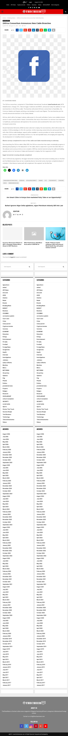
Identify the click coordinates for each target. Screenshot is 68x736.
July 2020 (5, 620)
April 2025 (5, 475)
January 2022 (7, 574)
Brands (5, 303)
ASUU (4, 295)
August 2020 (6, 618)
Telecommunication (8, 419)
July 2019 (5, 651)
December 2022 (7, 548)
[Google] (41, 726)
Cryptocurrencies (21, 5)
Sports (5, 406)
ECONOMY (6, 331)
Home (7, 5)
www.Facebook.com (54, 104)
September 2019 (7, 646)
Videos (39, 5)
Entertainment (7, 339)
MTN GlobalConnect (31, 180)
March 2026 (6, 447)
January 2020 (7, 636)
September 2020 (7, 615)
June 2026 (6, 439)
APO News (13, 5)
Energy (5, 336)
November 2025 (7, 457)
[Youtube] (45, 726)
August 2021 (6, 587)
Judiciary (5, 360)
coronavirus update (8, 316)
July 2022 (5, 561)
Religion (5, 391)
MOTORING (6, 370)
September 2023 (7, 524)
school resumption (8, 399)
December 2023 (7, 517)
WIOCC (5, 183)
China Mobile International (10, 180)
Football (5, 344)
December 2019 (7, 638)
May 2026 (5, 442)
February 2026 (7, 449)
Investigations (7, 357)
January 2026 (7, 452)
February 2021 (7, 602)
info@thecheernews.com (37, 716)
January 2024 (7, 514)
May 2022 (5, 563)
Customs (5, 329)
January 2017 (7, 685)
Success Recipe (7, 411)
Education (6, 334)
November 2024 (7, 488)
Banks (4, 300)
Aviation (5, 298)
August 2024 (6, 496)
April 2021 (5, 597)
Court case (6, 318)
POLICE (5, 380)
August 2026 (6, 434)
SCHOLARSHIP (46, 5)
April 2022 (5, 566)
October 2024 (7, 491)
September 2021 (7, 584)
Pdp (4, 378)
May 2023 (5, 535)
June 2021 (6, 592)
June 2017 (6, 672)
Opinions (5, 375)
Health (5, 352)
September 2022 (7, 556)
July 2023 (5, 530)
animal (4, 287)
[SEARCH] (29, 266)
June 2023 (6, 532)
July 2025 (5, 467)
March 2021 (6, 600)
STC (46, 180)
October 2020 (7, 612)
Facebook (21, 180)
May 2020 (5, 625)
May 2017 (5, 675)
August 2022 (6, 558)
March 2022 (6, 568)
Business (34, 5)
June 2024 (6, 501)
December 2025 (7, 455)
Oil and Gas (6, 373)
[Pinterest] (36, 726)
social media (6, 404)
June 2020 (6, 623)
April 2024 (5, 506)
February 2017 (7, 682)
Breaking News (6, 20)
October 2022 (7, 553)
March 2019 (6, 662)
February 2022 (7, 571)
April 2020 (5, 628)
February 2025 (7, 480)
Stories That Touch (8, 409)
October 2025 (7, 460)
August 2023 (6, 527)
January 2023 (7, 545)
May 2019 (5, 656)
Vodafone (61, 180)
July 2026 (5, 436)
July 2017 (5, 669)
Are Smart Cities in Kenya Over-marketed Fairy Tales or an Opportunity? (34, 197)
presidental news (8, 386)
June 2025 (6, 470)
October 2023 (7, 522)
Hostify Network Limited (53, 734)
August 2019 (6, 649)
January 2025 (7, 483)
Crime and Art (7, 323)
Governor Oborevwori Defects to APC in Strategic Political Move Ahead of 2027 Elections (12, 244)
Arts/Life (5, 292)
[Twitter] (26, 726)
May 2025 (5, 473)
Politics (28, 5)
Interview (5, 355)
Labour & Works (7, 362)
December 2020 (7, 607)
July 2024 (5, 499)
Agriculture (6, 285)
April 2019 (5, 659)
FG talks (5, 342)
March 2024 (6, 509)
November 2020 (7, 610)
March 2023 (6, 540)
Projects (5, 388)
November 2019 (7, 641)
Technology (6, 417)
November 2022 (7, 550)
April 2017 (5, 677)
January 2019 (7, 667)
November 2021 (7, 579)
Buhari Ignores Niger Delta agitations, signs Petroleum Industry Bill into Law (34, 205)
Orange (40, 180)
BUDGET (5, 308)
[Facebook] (22, 726)
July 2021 (5, 589)
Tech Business (7, 414)
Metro (4, 367)
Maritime (5, 365)
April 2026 (5, 444)
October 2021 (7, 581)
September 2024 (7, 493)
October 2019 (7, 644)
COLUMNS (5, 313)
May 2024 (5, 504)
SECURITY (5, 401)
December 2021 (7, 576)
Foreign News (7, 347)
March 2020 (6, 631)
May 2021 (5, 594)
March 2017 (6, 680)
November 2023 (7, 519)
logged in (12, 257)
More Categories (55, 5)
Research (5, 393)
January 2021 (7, 605)
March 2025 (6, 478)
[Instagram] (31, 726)
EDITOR (6, 25)
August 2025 (6, 465)
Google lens (6, 349)
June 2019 (6, 654)
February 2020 (7, 633)
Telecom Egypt (52, 180)
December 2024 (7, 486)
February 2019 (7, 664)
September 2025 (7, 462)
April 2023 (5, 537)
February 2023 (7, 543)
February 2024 (7, 511)
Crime (4, 321)
